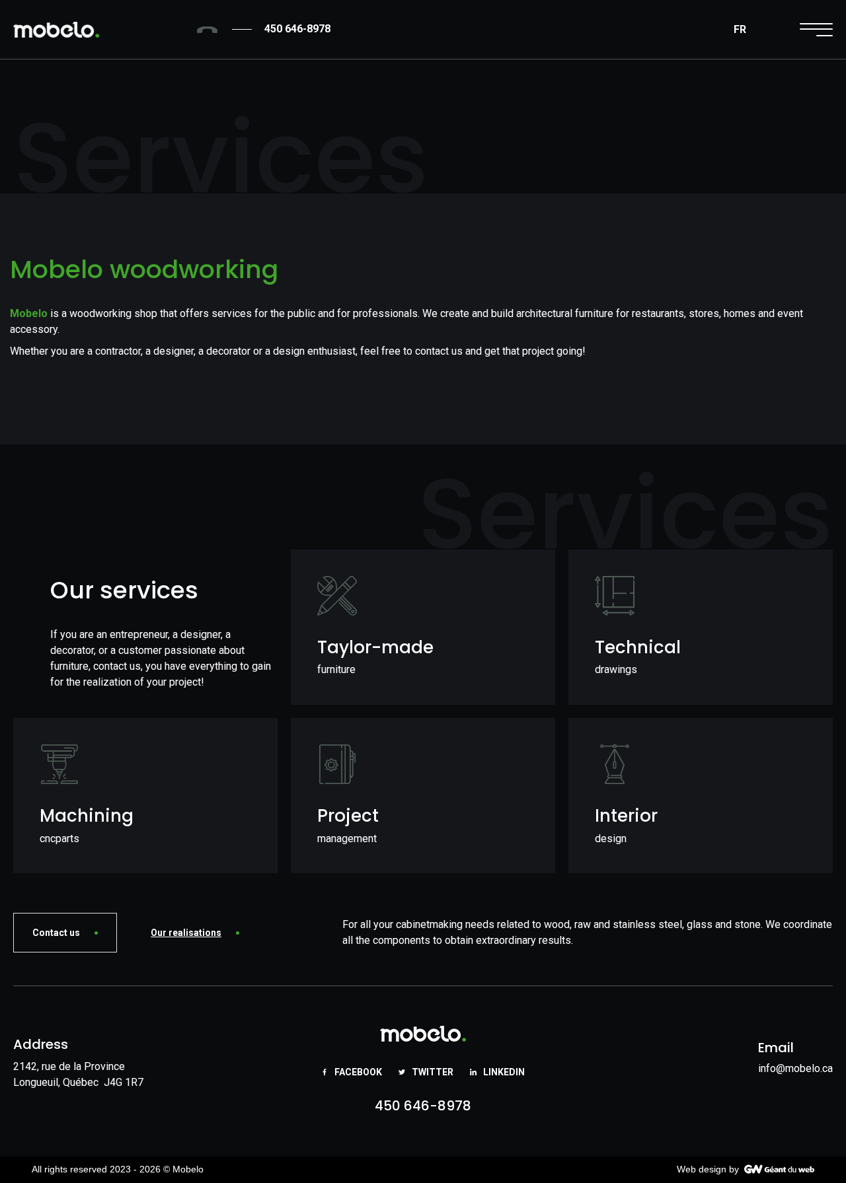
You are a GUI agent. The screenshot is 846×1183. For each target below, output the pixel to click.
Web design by (708, 1169)
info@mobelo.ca (795, 1068)
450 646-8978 (423, 1105)
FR (740, 29)
